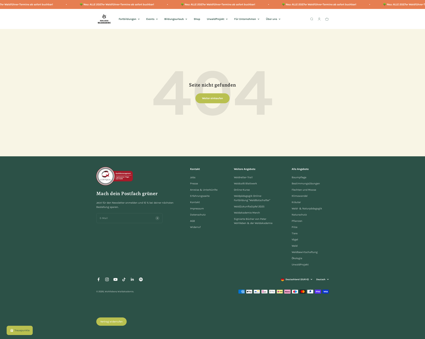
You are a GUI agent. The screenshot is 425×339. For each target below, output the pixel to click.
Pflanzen (297, 220)
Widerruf (195, 227)
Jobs (192, 177)
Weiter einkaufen (212, 98)
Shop (197, 18)
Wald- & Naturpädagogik (307, 208)
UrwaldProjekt (215, 18)
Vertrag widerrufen (111, 321)
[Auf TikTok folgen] (124, 279)
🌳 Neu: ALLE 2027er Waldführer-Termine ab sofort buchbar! (112, 4)
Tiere (295, 233)
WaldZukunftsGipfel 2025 (249, 206)
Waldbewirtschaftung (305, 252)
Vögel (295, 239)
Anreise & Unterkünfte (203, 189)
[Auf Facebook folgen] (98, 279)
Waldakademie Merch (247, 212)
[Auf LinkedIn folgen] (132, 279)
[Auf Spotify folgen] (141, 279)
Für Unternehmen (245, 18)
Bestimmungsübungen (306, 183)
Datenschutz (198, 214)
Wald (295, 245)
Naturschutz (299, 214)
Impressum (197, 208)
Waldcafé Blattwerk (245, 183)
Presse (194, 183)
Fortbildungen (127, 18)
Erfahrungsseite (200, 195)
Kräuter (296, 202)
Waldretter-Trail (243, 177)
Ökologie (297, 258)
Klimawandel (299, 195)
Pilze (294, 227)
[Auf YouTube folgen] (115, 279)
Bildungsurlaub (174, 18)
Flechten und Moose (304, 189)
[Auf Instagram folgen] (107, 279)
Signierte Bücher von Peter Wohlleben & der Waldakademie (253, 221)
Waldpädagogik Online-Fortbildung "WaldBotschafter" (252, 198)
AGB (192, 220)
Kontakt (195, 202)
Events (150, 18)
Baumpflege (299, 177)
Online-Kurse (242, 189)
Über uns (271, 18)
